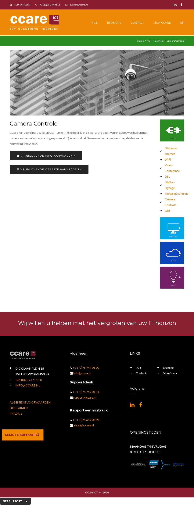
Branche (114, 22)
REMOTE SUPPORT (20, 435)
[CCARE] (34, 22)
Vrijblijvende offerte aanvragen (50, 169)
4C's (95, 22)
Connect (159, 40)
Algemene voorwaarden (30, 402)
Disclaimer (19, 408)
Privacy (16, 413)
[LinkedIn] (175, 5)
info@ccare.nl (27, 385)
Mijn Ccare (170, 373)
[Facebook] (181, 5)
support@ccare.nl (79, 4)
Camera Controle (175, 40)
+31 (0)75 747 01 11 (50, 4)
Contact (137, 22)
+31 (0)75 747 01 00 (28, 380)
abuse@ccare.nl (83, 425)
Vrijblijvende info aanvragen (47, 155)
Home (140, 40)
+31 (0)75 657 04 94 (86, 419)
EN (182, 22)
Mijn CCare (162, 22)
